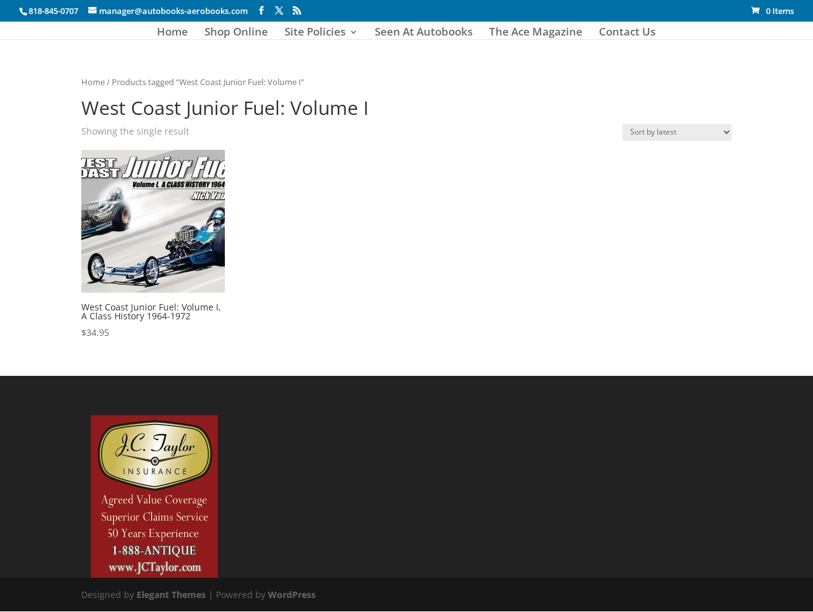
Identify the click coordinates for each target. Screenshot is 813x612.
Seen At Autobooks (424, 33)
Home (172, 33)
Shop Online (236, 33)
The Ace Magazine (535, 33)
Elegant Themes (171, 595)
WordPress (292, 595)
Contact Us (627, 33)
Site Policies (315, 33)
